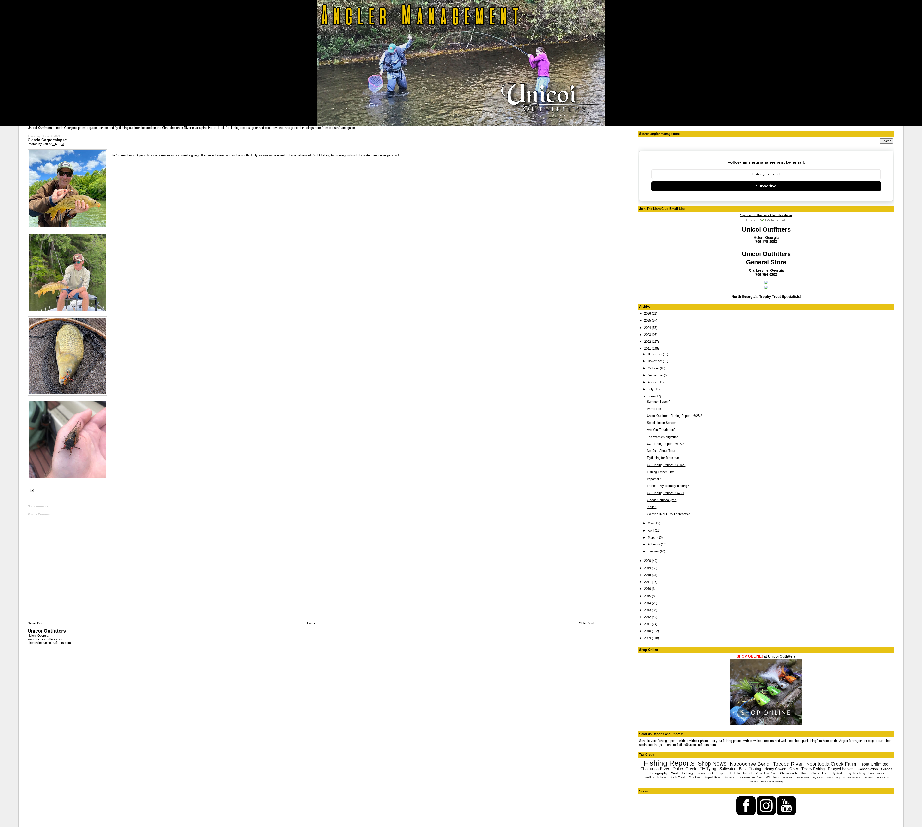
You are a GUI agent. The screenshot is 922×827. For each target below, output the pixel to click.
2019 (648, 568)
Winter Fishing (682, 773)
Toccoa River (788, 764)
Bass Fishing (750, 769)
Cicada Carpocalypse (47, 140)
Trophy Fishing (813, 769)
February (654, 544)
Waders (753, 781)
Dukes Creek (684, 769)
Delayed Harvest (841, 769)
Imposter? (654, 479)
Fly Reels (818, 777)
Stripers (729, 777)
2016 (648, 589)
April (651, 530)
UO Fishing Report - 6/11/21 (666, 465)
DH (728, 773)
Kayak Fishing (856, 773)
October (654, 368)
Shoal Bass (882, 777)
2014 (648, 603)
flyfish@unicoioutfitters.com (696, 745)
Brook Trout (803, 777)
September (656, 375)
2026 (648, 313)
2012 (648, 617)
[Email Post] (31, 490)
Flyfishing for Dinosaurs (663, 458)
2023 (648, 334)
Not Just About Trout (661, 451)
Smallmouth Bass (654, 777)
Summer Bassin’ (658, 401)
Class (815, 773)
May (651, 523)
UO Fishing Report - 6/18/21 (666, 444)
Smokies (694, 777)
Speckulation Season (661, 423)
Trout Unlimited (874, 764)
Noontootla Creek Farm (831, 764)
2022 (648, 341)
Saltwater (727, 769)
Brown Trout (704, 773)
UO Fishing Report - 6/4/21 (665, 493)
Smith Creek (678, 777)
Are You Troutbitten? (661, 429)
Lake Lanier (876, 773)
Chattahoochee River (794, 773)
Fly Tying (708, 769)
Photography (658, 773)
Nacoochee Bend (750, 764)
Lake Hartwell (743, 773)
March (652, 537)
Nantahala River (852, 777)
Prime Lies (654, 409)
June (651, 396)
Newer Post (36, 623)
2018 (648, 575)
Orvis (793, 769)
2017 (648, 582)
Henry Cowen (775, 769)
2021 (648, 348)
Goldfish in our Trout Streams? (668, 514)
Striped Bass (712, 777)
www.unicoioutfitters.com (45, 639)
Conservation (868, 769)
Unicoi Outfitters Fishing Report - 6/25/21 (675, 416)
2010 (648, 631)
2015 (648, 596)
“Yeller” (651, 507)
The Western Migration (662, 437)
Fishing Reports (669, 763)
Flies (825, 773)
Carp (719, 773)
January (654, 551)
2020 (648, 561)
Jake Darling (833, 777)
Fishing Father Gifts (660, 472)
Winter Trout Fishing (772, 781)
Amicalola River (766, 773)
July (651, 389)
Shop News (712, 764)
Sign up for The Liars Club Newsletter (766, 215)
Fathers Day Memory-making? (668, 486)
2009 (648, 638)
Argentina (787, 777)
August (653, 382)
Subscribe (766, 186)
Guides (886, 769)
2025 (648, 320)
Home (311, 623)
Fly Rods (837, 773)
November (655, 361)
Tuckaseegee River (750, 777)
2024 (648, 328)
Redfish (869, 777)
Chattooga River (654, 769)
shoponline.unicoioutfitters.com (49, 643)
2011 (648, 624)
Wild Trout (772, 777)
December (655, 354)
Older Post (586, 623)
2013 (648, 610)
